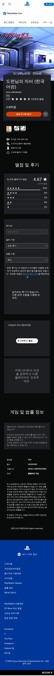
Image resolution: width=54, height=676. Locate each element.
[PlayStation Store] (13, 13)
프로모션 (35, 22)
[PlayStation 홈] (27, 4)
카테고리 (22, 22)
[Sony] (47, 675)
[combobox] (27, 231)
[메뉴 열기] (3, 4)
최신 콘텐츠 (9, 22)
